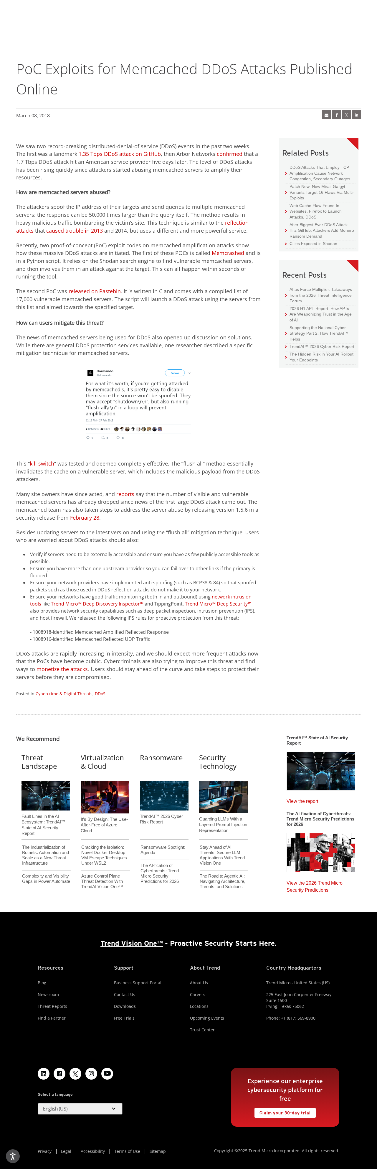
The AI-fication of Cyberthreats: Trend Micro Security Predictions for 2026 (159, 873)
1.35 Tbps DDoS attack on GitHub (120, 153)
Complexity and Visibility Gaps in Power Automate (46, 878)
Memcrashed (228, 252)
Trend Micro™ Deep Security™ (218, 604)
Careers (197, 994)
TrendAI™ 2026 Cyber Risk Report (322, 346)
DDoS (100, 693)
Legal (66, 1151)
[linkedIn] (356, 114)
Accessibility (93, 1151)
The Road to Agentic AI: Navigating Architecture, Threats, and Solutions (222, 881)
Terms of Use (127, 1151)
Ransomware (161, 757)
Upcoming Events (207, 1018)
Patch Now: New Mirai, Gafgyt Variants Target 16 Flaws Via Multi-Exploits (319, 192)
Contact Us (124, 994)
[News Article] (321, 769)
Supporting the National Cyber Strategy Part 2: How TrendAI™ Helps (316, 333)
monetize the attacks (62, 669)
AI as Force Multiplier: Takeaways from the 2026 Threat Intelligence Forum (318, 295)
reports (125, 494)
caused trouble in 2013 (74, 230)
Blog (42, 982)
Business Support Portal (137, 982)
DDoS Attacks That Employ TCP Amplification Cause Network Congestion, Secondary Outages (317, 173)
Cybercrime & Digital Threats (64, 693)
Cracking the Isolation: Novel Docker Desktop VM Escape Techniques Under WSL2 (104, 855)
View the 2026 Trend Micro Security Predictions (315, 885)
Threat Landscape (39, 762)
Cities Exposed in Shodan (311, 243)
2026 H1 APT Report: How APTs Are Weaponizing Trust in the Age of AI (318, 314)
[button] (80, 1109)
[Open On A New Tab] (346, 114)
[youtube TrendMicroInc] (107, 1074)
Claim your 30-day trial (282, 1111)
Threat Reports (52, 1006)
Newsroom (48, 994)
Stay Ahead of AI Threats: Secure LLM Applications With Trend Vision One (222, 855)
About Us (199, 982)
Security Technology (218, 762)
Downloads (125, 1006)
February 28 (84, 517)
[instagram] (91, 1074)
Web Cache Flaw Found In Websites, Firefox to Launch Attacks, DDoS (313, 211)
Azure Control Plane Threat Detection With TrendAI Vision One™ (102, 881)
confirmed (229, 153)
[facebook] (336, 114)
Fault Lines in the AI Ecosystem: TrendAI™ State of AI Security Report (43, 815)
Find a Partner (52, 1018)
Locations (199, 1006)
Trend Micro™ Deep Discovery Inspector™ (97, 604)
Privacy (45, 1151)
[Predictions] (321, 850)
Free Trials (124, 1018)
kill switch (42, 463)
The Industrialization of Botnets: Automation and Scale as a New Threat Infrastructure (45, 855)
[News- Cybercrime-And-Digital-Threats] (326, 114)
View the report (302, 800)
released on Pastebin (95, 291)
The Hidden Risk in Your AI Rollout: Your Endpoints (320, 356)
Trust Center (202, 1030)
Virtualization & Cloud (102, 762)
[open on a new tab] (75, 1074)
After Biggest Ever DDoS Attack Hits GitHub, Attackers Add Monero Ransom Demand (319, 230)
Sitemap (158, 1151)
